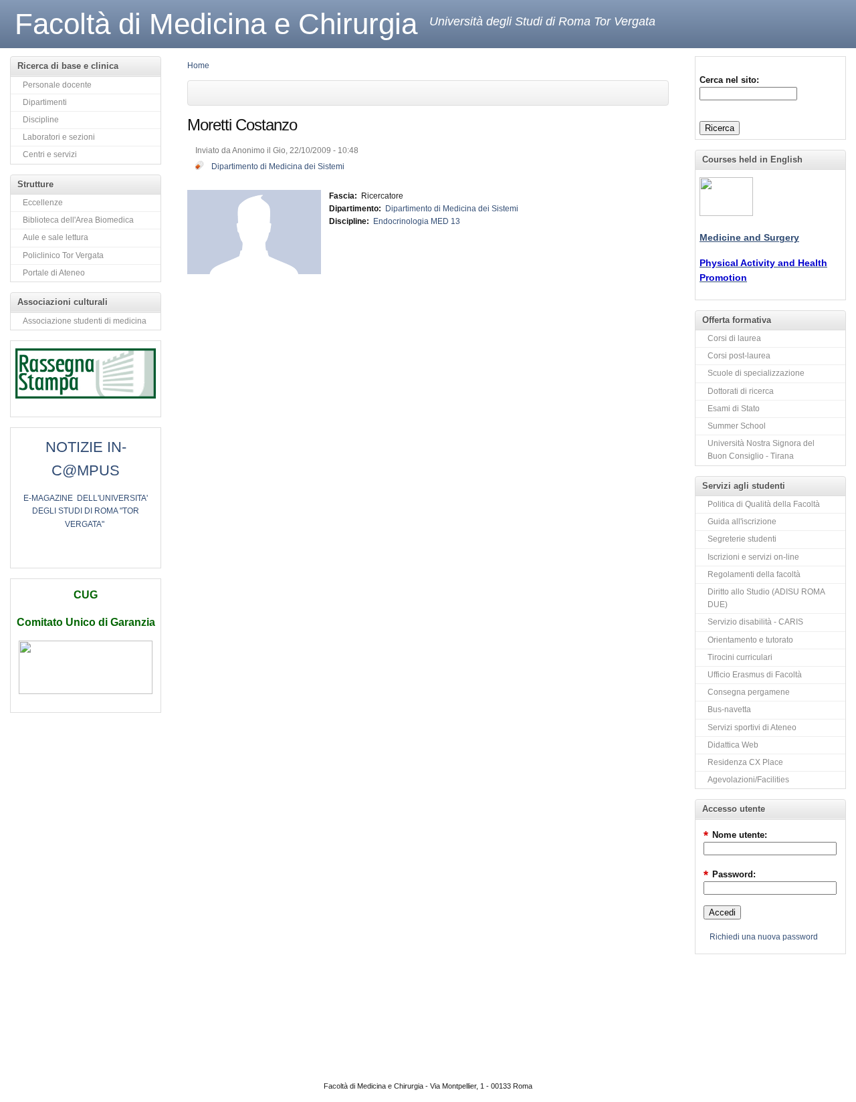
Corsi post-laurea (739, 355)
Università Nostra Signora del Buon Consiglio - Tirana (761, 450)
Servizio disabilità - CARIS (755, 622)
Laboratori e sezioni (59, 137)
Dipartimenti (45, 102)
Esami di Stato (734, 408)
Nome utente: (735, 835)
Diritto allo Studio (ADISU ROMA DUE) (766, 598)
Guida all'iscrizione (742, 521)
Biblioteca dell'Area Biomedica (78, 220)
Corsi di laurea (734, 338)
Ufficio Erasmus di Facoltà (755, 674)
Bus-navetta (729, 709)
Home (198, 65)
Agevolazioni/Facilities (748, 779)
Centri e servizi (50, 154)
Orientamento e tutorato (750, 640)
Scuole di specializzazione (756, 373)
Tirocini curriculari (740, 657)
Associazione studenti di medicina (84, 321)
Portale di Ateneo (54, 273)
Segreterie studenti (742, 539)
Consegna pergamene (749, 692)
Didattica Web (733, 745)
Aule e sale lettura (55, 237)
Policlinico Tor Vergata (63, 255)
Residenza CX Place (745, 762)
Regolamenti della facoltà (754, 574)
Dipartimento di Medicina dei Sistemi (277, 166)
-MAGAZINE (51, 498)
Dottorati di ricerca (741, 391)
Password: (730, 874)
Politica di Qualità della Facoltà (764, 504)
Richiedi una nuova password (764, 937)
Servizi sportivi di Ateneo (752, 727)
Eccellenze (43, 202)
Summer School (737, 426)
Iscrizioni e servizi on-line (753, 557)
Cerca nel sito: (729, 80)
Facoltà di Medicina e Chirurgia (216, 23)
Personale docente (57, 85)
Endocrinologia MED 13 (416, 221)
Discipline (41, 119)
